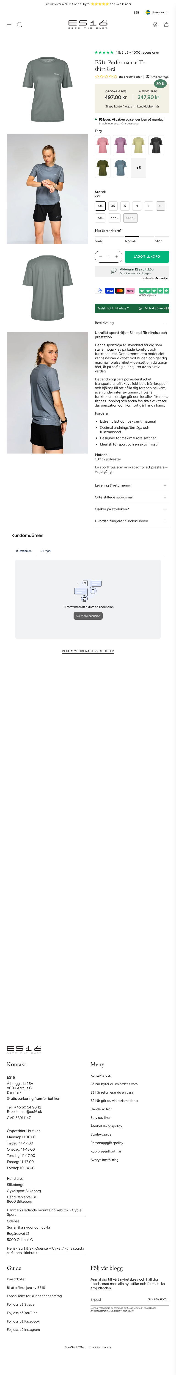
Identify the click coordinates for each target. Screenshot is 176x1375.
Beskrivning (104, 323)
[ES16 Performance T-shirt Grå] (120, 168)
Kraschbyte (15, 1279)
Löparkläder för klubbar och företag (34, 1296)
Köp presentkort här (106, 1151)
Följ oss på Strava (20, 1304)
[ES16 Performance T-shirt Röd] (120, 145)
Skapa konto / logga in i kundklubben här (132, 106)
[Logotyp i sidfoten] (24, 1049)
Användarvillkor (118, 1310)
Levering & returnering (113, 485)
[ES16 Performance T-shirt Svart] (156, 145)
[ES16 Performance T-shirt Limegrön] (138, 145)
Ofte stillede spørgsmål (114, 497)
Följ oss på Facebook (23, 1321)
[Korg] (166, 24)
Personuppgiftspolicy (107, 1143)
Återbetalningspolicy (106, 1126)
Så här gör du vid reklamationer (114, 1101)
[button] (138, 168)
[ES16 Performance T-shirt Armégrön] (102, 168)
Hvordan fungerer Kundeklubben (121, 521)
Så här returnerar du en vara (112, 1092)
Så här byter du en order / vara (114, 1084)
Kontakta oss (101, 1075)
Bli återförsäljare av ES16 (26, 1288)
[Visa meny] (9, 24)
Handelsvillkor (101, 1109)
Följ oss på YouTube (22, 1313)
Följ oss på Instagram (23, 1330)
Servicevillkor (100, 1118)
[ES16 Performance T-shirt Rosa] (102, 145)
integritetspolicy (100, 1310)
